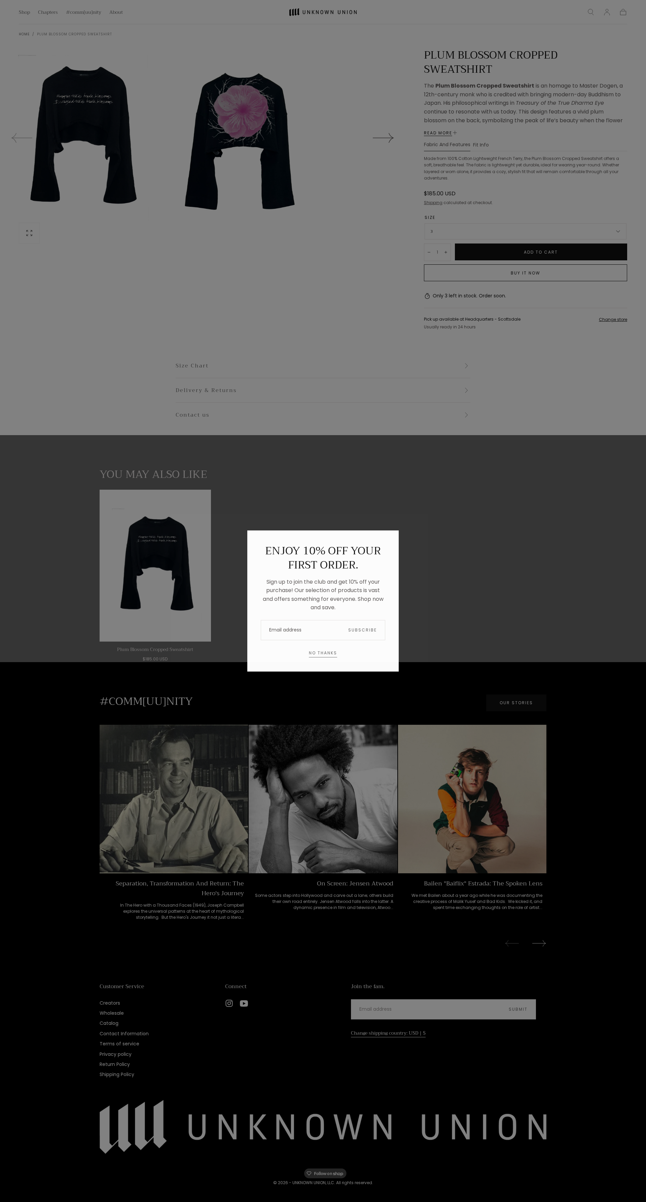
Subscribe (362, 630)
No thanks (323, 653)
